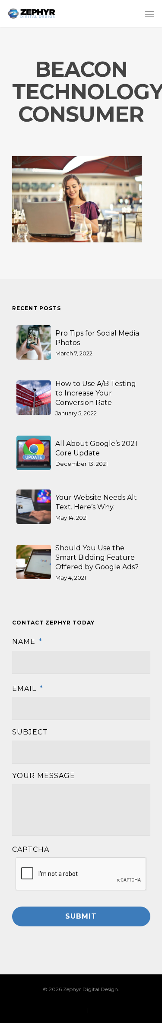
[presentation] (81, 874)
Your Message (43, 776)
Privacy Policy (68, 1010)
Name (27, 641)
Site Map (100, 1010)
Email (27, 688)
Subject (30, 732)
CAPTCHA (30, 849)
